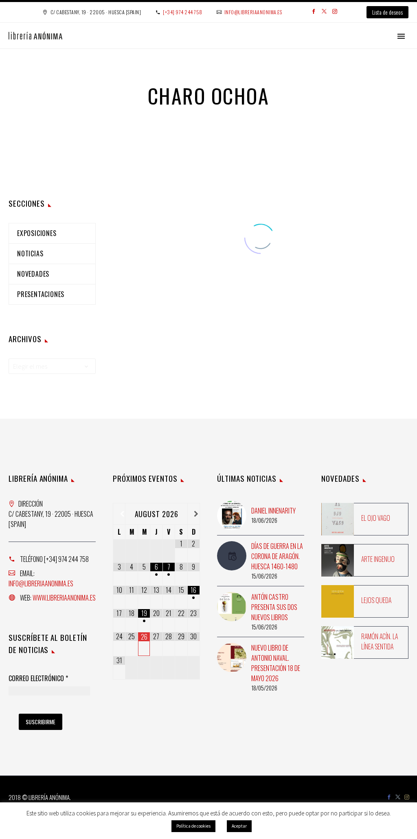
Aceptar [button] (239, 826)
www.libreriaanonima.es (64, 598)
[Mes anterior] (119, 514)
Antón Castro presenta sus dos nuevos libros (274, 607)
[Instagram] (334, 12)
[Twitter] (324, 12)
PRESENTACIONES (40, 294)
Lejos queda (376, 600)
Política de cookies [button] (193, 826)
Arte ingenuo (378, 559)
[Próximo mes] (193, 514)
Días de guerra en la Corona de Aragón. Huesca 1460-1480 (277, 556)
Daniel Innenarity (273, 511)
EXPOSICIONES (37, 233)
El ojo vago (375, 518)
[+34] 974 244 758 (182, 12)
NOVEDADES (33, 274)
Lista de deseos (387, 12)
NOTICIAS (30, 253)
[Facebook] (313, 12)
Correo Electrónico (38, 678)
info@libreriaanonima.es (253, 12)
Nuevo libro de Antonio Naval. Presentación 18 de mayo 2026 (275, 663)
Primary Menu (401, 36)
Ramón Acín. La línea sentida (379, 641)
